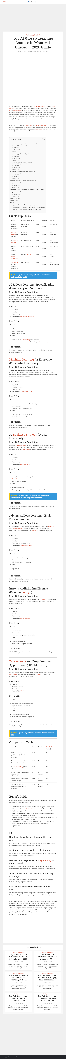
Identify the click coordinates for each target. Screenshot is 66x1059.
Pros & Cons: (17, 149)
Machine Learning (21, 359)
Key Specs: (16, 147)
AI (47, 106)
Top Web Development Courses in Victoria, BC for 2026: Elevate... (18, 998)
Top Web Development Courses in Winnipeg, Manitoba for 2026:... (47, 977)
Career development (41, 125)
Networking (26, 340)
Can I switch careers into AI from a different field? (26, 211)
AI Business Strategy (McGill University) (21, 162)
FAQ (13, 202)
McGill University (25, 464)
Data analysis (13, 674)
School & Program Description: (21, 145)
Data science (14, 262)
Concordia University (26, 391)
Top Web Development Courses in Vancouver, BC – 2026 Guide (47, 998)
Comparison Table (16, 198)
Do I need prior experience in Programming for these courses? (29, 207)
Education (29, 125)
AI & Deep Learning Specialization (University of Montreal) (26, 144)
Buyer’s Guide (15, 200)
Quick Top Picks (15, 142)
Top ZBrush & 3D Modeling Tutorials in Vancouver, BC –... (47, 956)
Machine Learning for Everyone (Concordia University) (25, 153)
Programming (43, 342)
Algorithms (51, 526)
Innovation (35, 531)
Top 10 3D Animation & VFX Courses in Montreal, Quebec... (18, 977)
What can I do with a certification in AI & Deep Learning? (27, 209)
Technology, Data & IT (33, 35)
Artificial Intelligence (40, 106)
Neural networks (17, 528)
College (29, 254)
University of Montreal (27, 316)
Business (15, 240)
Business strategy (21, 445)
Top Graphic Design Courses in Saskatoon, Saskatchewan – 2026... (19, 956)
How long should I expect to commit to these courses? (27, 204)
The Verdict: (16, 151)
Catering (43, 599)
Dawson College (25, 618)
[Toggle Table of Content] (43, 139)
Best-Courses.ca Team (35, 51)
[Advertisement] (33, 17)
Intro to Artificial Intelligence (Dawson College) (23, 180)
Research (39, 130)
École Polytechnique (26, 545)
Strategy (13, 242)
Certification (49, 747)
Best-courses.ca (22, 1057)
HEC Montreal (24, 691)
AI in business (25, 450)
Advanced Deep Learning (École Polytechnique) (23, 171)
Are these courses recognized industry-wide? (25, 205)
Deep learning (17, 110)
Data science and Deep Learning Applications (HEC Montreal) (27, 189)
